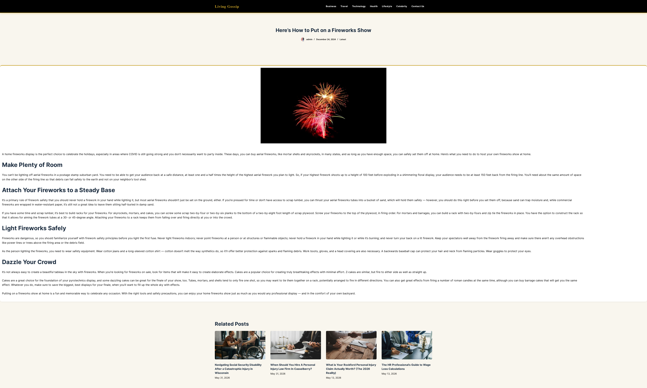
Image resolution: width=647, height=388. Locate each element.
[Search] (431, 6)
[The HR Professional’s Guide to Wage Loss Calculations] (407, 345)
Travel (344, 6)
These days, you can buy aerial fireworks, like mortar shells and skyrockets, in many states (282, 154)
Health (374, 6)
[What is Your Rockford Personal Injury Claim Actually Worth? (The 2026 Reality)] (351, 345)
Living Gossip (227, 6)
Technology (359, 6)
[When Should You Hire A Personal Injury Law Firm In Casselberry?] (295, 345)
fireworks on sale (140, 272)
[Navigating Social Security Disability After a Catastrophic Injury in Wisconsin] (240, 345)
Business (331, 6)
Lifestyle (387, 6)
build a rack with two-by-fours (461, 213)
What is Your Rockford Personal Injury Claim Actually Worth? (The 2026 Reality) (351, 369)
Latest (343, 39)
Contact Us (417, 6)
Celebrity (401, 6)
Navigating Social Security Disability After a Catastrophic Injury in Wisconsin (238, 369)
